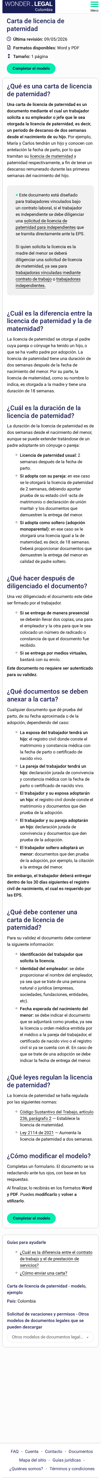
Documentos (81, 1451)
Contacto (53, 1451)
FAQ (15, 1451)
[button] (87, 1337)
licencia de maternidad (51, 156)
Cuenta (32, 1451)
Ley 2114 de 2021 (37, 1132)
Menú (94, 10)
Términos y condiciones (72, 1468)
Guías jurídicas (67, 1460)
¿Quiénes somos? (26, 1468)
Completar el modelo (31, 68)
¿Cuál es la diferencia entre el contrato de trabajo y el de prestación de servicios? (56, 1259)
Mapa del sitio (32, 1460)
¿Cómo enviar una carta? (43, 1273)
